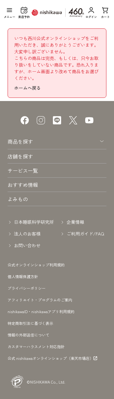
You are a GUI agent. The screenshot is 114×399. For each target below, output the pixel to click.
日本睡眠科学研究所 (34, 222)
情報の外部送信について (28, 334)
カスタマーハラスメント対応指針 (36, 346)
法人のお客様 (27, 233)
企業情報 (75, 222)
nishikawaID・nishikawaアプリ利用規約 (41, 311)
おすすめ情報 (23, 184)
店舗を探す (20, 156)
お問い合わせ (27, 245)
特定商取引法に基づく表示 (30, 323)
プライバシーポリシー (27, 288)
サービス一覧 (23, 170)
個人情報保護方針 (23, 276)
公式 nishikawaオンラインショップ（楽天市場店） (50, 358)
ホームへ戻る (27, 88)
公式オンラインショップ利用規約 (36, 264)
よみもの (18, 199)
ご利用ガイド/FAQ (85, 233)
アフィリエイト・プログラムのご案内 (40, 299)
